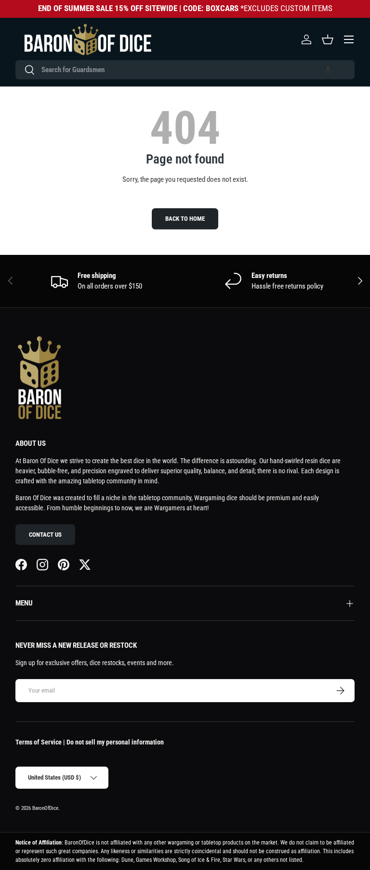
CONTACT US (45, 534)
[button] (328, 69)
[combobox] (185, 69)
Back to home (185, 218)
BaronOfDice (45, 808)
